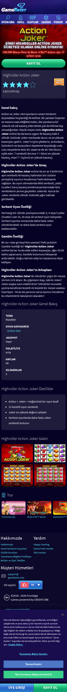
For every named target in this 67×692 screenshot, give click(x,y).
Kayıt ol (33, 63)
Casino (46, 22)
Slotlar (32, 22)
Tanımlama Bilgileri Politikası (16, 556)
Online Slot (14, 331)
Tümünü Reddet (33, 664)
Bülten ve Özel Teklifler (13, 560)
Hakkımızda (7, 544)
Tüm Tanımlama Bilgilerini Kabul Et (33, 674)
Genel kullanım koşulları (14, 548)
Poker (58, 22)
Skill (20, 22)
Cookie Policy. (15, 644)
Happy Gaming (41, 544)
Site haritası (40, 552)
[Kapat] (63, 615)
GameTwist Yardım (43, 548)
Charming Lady (8, 516)
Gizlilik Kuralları (9, 552)
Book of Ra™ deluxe (36, 516)
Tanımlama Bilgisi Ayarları (33, 653)
